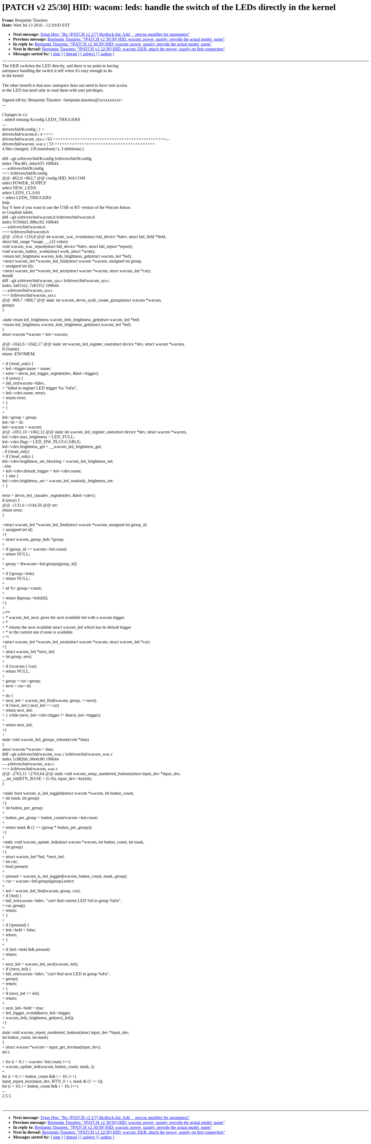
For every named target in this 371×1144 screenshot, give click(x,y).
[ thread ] (71, 54)
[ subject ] (88, 54)
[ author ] (106, 54)
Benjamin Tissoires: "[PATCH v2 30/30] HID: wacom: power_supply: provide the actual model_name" (136, 39)
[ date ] (57, 54)
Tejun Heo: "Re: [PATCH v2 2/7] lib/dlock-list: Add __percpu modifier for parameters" (115, 34)
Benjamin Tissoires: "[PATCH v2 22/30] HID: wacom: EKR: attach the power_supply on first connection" (133, 49)
